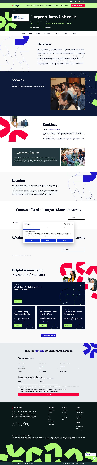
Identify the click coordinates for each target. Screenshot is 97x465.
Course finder (36, 5)
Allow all (64, 240)
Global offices (79, 410)
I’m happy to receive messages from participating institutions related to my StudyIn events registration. (39, 391)
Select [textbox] (40, 367)
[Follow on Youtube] (23, 424)
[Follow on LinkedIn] (13, 424)
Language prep (49, 5)
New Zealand (51, 421)
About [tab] (65, 227)
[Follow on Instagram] (27, 424)
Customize (48, 240)
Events (61, 5)
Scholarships (64, 417)
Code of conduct (79, 414)
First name (20, 361)
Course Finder (65, 410)
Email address (21, 366)
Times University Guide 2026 (54, 129)
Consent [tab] (31, 227)
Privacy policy (75, 463)
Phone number (63, 361)
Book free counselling (77, 5)
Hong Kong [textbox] (20, 383)
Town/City (41, 381)
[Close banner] (72, 224)
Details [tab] (48, 227)
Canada (50, 414)
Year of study (21, 371)
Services (41, 5)
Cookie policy (82, 463)
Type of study (63, 366)
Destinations (27, 5)
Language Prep (65, 414)
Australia (50, 412)
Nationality (41, 366)
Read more (18, 301)
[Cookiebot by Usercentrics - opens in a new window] (65, 224)
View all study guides (48, 335)
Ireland (49, 419)
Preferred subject (42, 371)
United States (51, 424)
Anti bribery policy (79, 412)
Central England (35, 27)
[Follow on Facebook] (18, 424)
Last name (41, 361)
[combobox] (61, 363)
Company (66, 5)
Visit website (48, 27)
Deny (32, 240)
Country (20, 381)
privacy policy (75, 386)
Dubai (49, 417)
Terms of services (66, 463)
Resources (55, 5)
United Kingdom (51, 410)
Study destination (63, 371)
